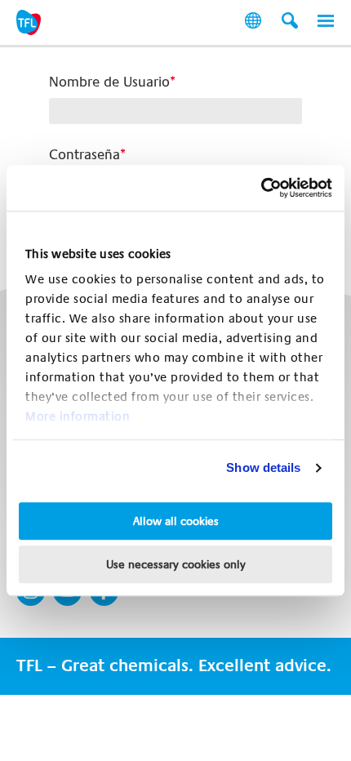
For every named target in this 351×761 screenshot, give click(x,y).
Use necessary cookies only (176, 564)
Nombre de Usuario (109, 82)
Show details (263, 467)
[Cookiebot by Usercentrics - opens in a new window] (260, 187)
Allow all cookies (176, 521)
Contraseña (84, 154)
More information (77, 416)
